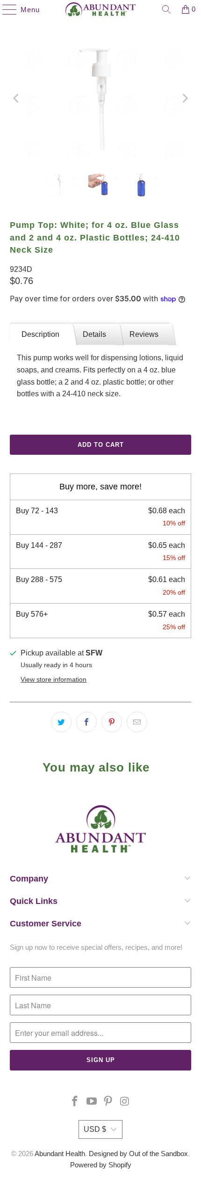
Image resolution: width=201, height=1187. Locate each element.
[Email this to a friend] (137, 722)
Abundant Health (60, 1154)
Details (94, 334)
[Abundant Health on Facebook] (75, 1102)
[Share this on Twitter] (61, 722)
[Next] (184, 98)
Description (40, 334)
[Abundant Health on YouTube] (92, 1102)
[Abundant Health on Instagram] (125, 1102)
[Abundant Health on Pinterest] (108, 1102)
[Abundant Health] (100, 9)
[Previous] (16, 98)
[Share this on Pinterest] (111, 722)
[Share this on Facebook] (86, 722)
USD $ (95, 1129)
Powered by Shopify (100, 1165)
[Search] (166, 9)
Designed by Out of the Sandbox (138, 1154)
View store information (53, 679)
